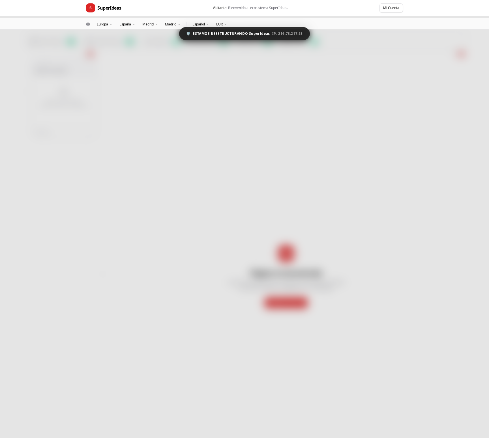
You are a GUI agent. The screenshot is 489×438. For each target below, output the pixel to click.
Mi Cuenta (391, 7)
